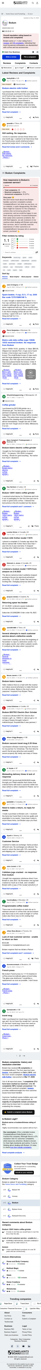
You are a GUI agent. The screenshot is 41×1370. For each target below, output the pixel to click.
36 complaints (18, 43)
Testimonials (8, 1322)
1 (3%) (15, 192)
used (8, 270)
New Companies (24, 1339)
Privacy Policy (27, 1332)
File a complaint (30, 57)
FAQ (23, 1316)
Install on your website (24, 1172)
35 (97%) (17, 194)
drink (33, 267)
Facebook (12, 1346)
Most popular (26, 277)
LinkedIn (29, 1346)
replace (5, 267)
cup (11, 267)
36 (12, 190)
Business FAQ (9, 1329)
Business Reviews (21, 1341)
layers (15, 270)
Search (32, 3)
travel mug (17, 257)
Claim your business (11, 1335)
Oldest (36, 277)
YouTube (23, 1346)
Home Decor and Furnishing (16, 1184)
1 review (6, 246)
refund (27, 267)
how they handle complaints (20, 1147)
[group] (6, 68)
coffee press (27, 263)
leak (20, 270)
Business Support (10, 1332)
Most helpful (14, 277)
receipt (19, 263)
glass (24, 257)
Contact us (8, 1319)
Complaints (20, 63)
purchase (12, 263)
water (5, 263)
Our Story (7, 1316)
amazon (5, 260)
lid (4, 270)
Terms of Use (26, 1329)
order (30, 257)
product (34, 260)
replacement (25, 260)
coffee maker (15, 260)
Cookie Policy (27, 1335)
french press (18, 267)
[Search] (18, 252)
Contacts (34, 63)
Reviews (7, 63)
